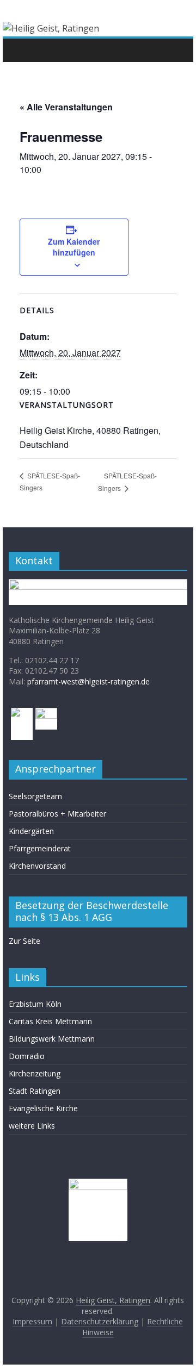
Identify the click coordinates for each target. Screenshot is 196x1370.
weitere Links (32, 1125)
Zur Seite (24, 941)
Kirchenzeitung (34, 1073)
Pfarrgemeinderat (40, 848)
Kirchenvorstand (37, 866)
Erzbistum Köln (35, 1004)
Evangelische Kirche (43, 1108)
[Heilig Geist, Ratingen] (20, 50)
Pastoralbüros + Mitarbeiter (57, 813)
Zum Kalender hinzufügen (74, 247)
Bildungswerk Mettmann (52, 1038)
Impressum (32, 1321)
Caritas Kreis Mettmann (50, 1021)
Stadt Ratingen (34, 1091)
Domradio (27, 1056)
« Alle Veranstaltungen (66, 107)
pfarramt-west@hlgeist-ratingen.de (88, 681)
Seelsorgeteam (35, 796)
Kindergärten (31, 831)
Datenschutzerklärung (99, 1321)
